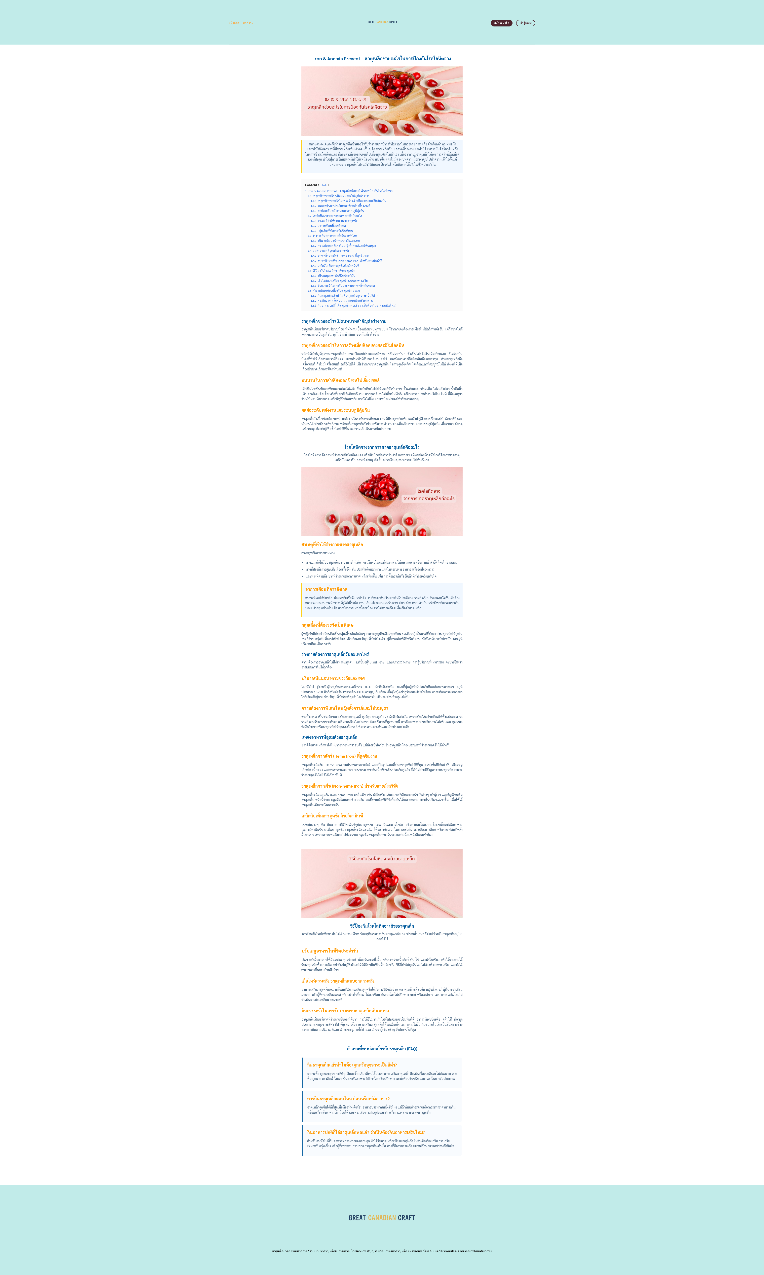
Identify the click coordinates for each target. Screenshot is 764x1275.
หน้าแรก (234, 23)
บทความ (248, 23)
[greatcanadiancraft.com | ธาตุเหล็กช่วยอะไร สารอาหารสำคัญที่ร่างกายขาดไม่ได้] (382, 22)
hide (324, 185)
